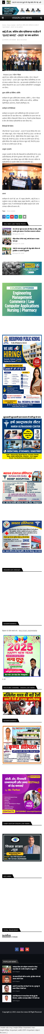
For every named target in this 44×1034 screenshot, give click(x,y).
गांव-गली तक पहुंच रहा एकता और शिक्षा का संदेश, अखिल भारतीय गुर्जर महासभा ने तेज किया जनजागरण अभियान (27, 230)
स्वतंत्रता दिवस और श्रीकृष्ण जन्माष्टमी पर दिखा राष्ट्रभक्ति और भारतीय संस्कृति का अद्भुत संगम (25, 970)
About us (21, 1019)
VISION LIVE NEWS (22, 17)
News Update (11, 25)
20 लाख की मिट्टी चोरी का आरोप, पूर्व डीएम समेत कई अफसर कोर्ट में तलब (26, 980)
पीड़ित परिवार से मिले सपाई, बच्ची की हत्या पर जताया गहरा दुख (26, 240)
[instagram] (22, 952)
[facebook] (17, 952)
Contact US (28, 1019)
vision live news (22, 1014)
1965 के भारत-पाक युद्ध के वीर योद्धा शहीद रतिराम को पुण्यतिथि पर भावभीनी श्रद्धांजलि (26, 249)
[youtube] (27, 952)
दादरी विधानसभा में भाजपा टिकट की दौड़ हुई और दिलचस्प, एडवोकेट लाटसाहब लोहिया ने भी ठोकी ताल (26, 999)
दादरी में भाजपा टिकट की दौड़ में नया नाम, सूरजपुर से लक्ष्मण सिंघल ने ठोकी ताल (26, 989)
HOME (14, 1019)
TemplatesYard (19, 1023)
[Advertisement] (22, 596)
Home (4, 25)
